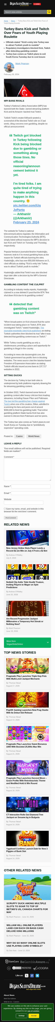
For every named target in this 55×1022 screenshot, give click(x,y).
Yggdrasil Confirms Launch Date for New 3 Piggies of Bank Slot (27, 850)
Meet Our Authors (10, 999)
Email (7, 493)
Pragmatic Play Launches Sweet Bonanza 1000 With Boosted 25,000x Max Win (26, 745)
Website (7, 499)
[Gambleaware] (35, 961)
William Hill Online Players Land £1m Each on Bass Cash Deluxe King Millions (25, 928)
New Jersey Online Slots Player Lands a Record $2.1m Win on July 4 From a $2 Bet (26, 549)
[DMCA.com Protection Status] (22, 968)
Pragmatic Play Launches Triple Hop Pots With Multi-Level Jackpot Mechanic (26, 677)
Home (6, 21)
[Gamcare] (12, 962)
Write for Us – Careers (11, 1002)
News (13, 21)
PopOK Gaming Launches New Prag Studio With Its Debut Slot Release (27, 711)
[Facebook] (32, 976)
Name (7, 486)
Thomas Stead (15, 683)
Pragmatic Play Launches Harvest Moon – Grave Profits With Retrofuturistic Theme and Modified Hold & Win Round (26, 781)
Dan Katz (12, 950)
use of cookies (33, 1011)
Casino (19, 436)
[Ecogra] (40, 968)
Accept (33, 1016)
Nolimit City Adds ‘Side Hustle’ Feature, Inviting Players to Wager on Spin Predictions (25, 585)
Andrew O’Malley (15, 555)
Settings (22, 1016)
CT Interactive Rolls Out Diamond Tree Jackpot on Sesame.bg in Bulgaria (24, 816)
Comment (9, 457)
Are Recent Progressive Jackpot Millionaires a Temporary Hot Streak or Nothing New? (24, 621)
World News (33, 436)
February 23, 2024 (26, 222)
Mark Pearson (22, 63)
